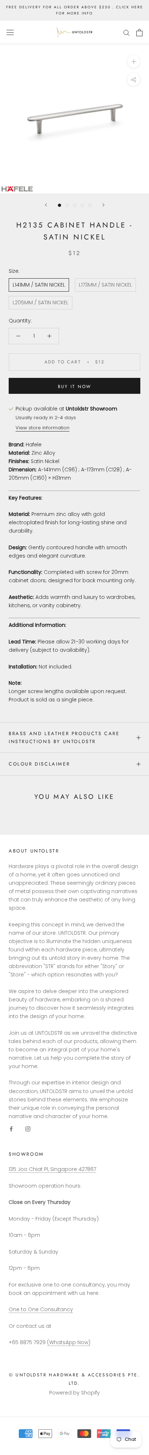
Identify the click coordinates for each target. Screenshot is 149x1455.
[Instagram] (27, 1129)
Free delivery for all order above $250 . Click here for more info (74, 10)
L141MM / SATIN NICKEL (39, 284)
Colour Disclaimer (39, 763)
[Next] (103, 205)
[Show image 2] (67, 205)
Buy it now (74, 386)
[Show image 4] (82, 205)
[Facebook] (11, 1129)
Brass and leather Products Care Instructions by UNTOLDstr (64, 737)
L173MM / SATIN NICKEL (105, 284)
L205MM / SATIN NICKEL (40, 302)
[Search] (126, 32)
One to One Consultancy (41, 1309)
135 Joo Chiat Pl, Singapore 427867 (52, 1169)
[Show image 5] (89, 205)
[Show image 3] (74, 205)
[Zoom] (133, 61)
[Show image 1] (59, 205)
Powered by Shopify (74, 1392)
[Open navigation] (10, 33)
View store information (42, 427)
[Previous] (46, 205)
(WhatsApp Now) (68, 1342)
